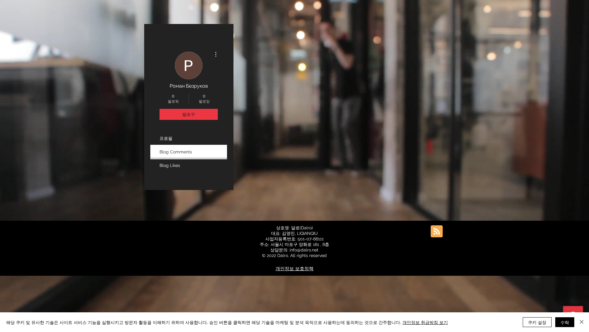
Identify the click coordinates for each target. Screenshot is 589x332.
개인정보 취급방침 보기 (425, 322)
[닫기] (581, 322)
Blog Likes (170, 165)
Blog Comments (176, 151)
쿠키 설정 (537, 322)
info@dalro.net (304, 249)
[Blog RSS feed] (437, 231)
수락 (564, 322)
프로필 (166, 138)
